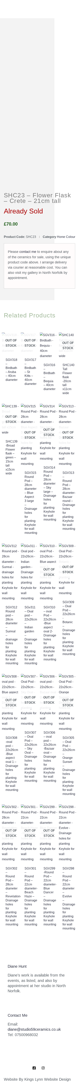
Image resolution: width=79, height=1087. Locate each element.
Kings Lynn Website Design (47, 1079)
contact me (27, 252)
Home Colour (66, 236)
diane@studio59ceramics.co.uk (34, 1029)
